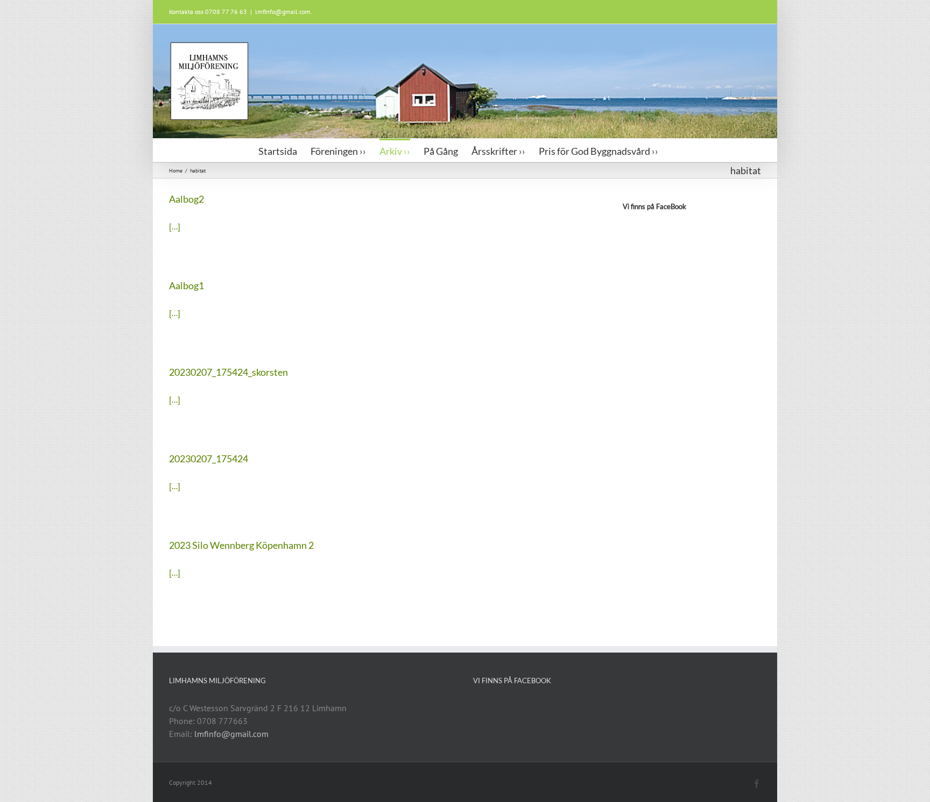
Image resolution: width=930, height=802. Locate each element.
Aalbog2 (186, 199)
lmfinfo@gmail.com (231, 733)
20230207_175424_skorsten (228, 372)
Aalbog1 (186, 285)
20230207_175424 (208, 458)
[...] (174, 226)
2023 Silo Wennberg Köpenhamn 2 (241, 545)
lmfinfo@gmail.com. (283, 12)
